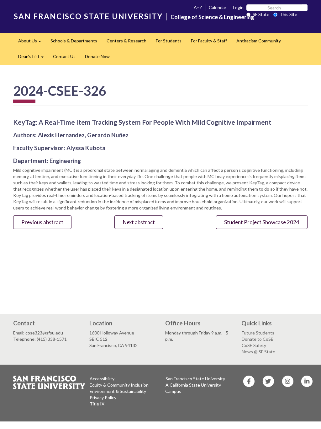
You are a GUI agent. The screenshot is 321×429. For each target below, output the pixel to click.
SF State (261, 14)
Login (238, 7)
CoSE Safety (254, 345)
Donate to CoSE (257, 339)
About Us (32, 42)
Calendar (217, 7)
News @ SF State (258, 351)
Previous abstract (42, 222)
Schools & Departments (73, 40)
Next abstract (139, 222)
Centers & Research (126, 40)
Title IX (97, 403)
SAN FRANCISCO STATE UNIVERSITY (88, 16)
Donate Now (97, 56)
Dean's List (33, 58)
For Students (169, 40)
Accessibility (102, 378)
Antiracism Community (258, 40)
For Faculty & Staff (209, 40)
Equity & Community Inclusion (119, 385)
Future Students (258, 332)
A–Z (198, 7)
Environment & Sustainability (118, 391)
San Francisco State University (195, 378)
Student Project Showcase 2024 (261, 222)
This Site (288, 14)
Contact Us (64, 56)
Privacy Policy (103, 397)
